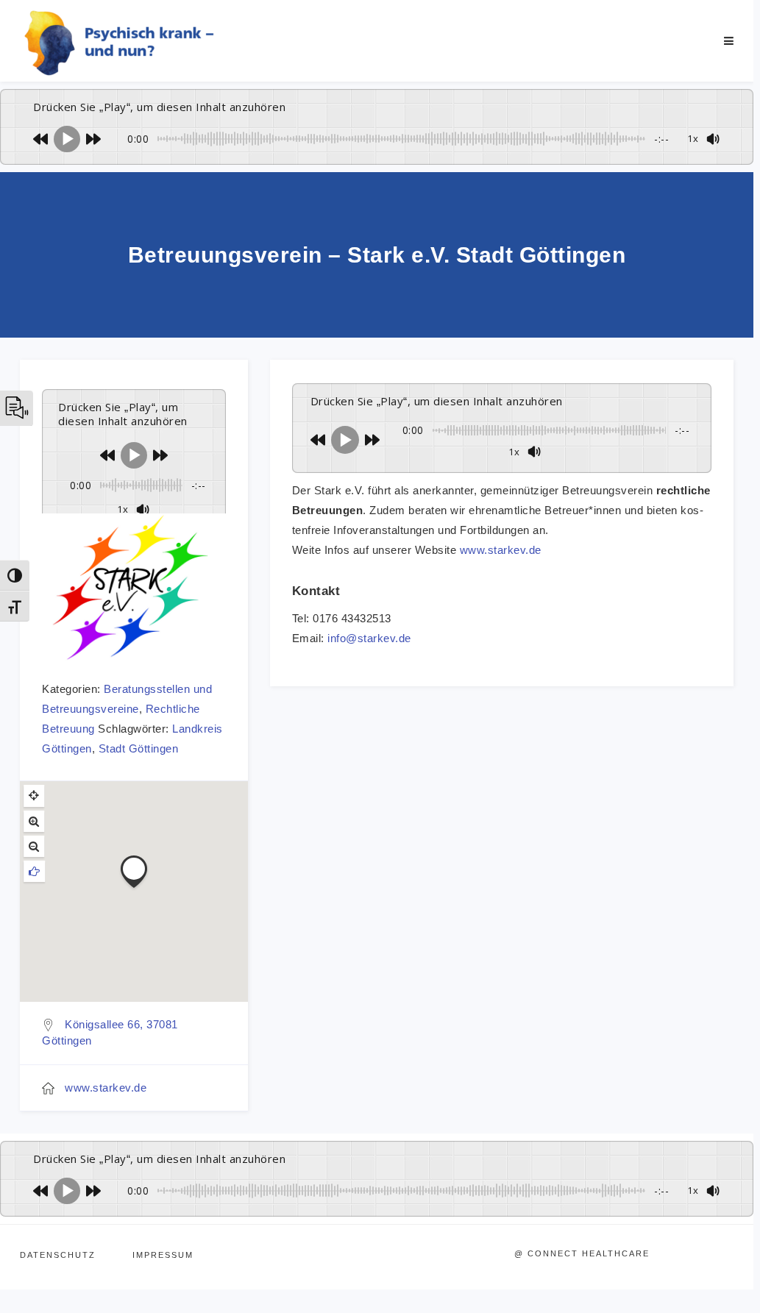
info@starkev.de (369, 638)
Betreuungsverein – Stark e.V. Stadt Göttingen (377, 255)
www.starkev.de (105, 1087)
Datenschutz (58, 1254)
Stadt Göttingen (139, 748)
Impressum (162, 1254)
